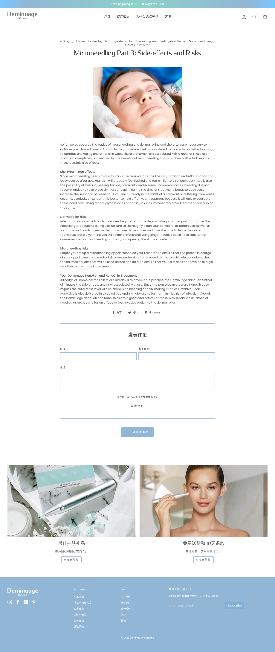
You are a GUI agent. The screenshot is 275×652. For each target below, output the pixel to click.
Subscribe (234, 605)
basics (102, 144)
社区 (123, 615)
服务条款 (79, 621)
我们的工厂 (127, 603)
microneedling (142, 41)
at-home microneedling (89, 41)
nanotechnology (204, 41)
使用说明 (126, 609)
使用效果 (123, 17)
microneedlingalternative (166, 41)
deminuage (111, 41)
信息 (63, 367)
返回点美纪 (140, 432)
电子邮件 (144, 348)
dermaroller (125, 41)
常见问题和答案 (83, 603)
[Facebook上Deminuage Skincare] (18, 601)
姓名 (63, 348)
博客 (123, 621)
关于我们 (126, 597)
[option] (137, 4)
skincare (130, 44)
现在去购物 (71, 559)
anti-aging (66, 41)
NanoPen (188, 41)
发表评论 (137, 406)
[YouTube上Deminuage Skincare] (26, 601)
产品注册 (79, 597)
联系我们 (79, 609)
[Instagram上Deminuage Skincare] (9, 601)
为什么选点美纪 (147, 17)
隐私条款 (79, 626)
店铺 (107, 17)
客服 (168, 17)
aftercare (179, 144)
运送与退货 (80, 615)
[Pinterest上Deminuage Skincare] (34, 601)
